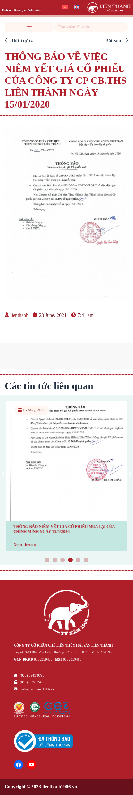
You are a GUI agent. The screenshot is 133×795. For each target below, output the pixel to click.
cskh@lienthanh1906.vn (37, 689)
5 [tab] (78, 560)
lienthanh (19, 315)
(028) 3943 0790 (32, 675)
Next (130, 474)
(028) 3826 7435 (32, 682)
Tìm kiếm (123, 27)
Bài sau (113, 40)
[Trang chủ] (66, 613)
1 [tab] (47, 560)
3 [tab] (63, 560)
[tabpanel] (66, 476)
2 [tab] (55, 560)
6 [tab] (86, 560)
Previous (3, 474)
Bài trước (22, 40)
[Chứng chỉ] (42, 716)
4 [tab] (70, 560)
